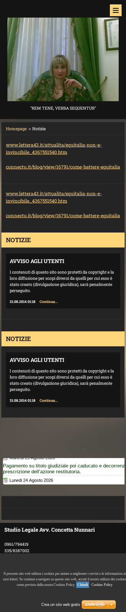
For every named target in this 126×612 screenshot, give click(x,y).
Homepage (16, 128)
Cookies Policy (102, 585)
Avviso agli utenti (37, 261)
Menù (116, 10)
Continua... (49, 301)
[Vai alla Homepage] (63, 52)
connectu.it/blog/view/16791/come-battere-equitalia (63, 167)
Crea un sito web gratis (60, 604)
